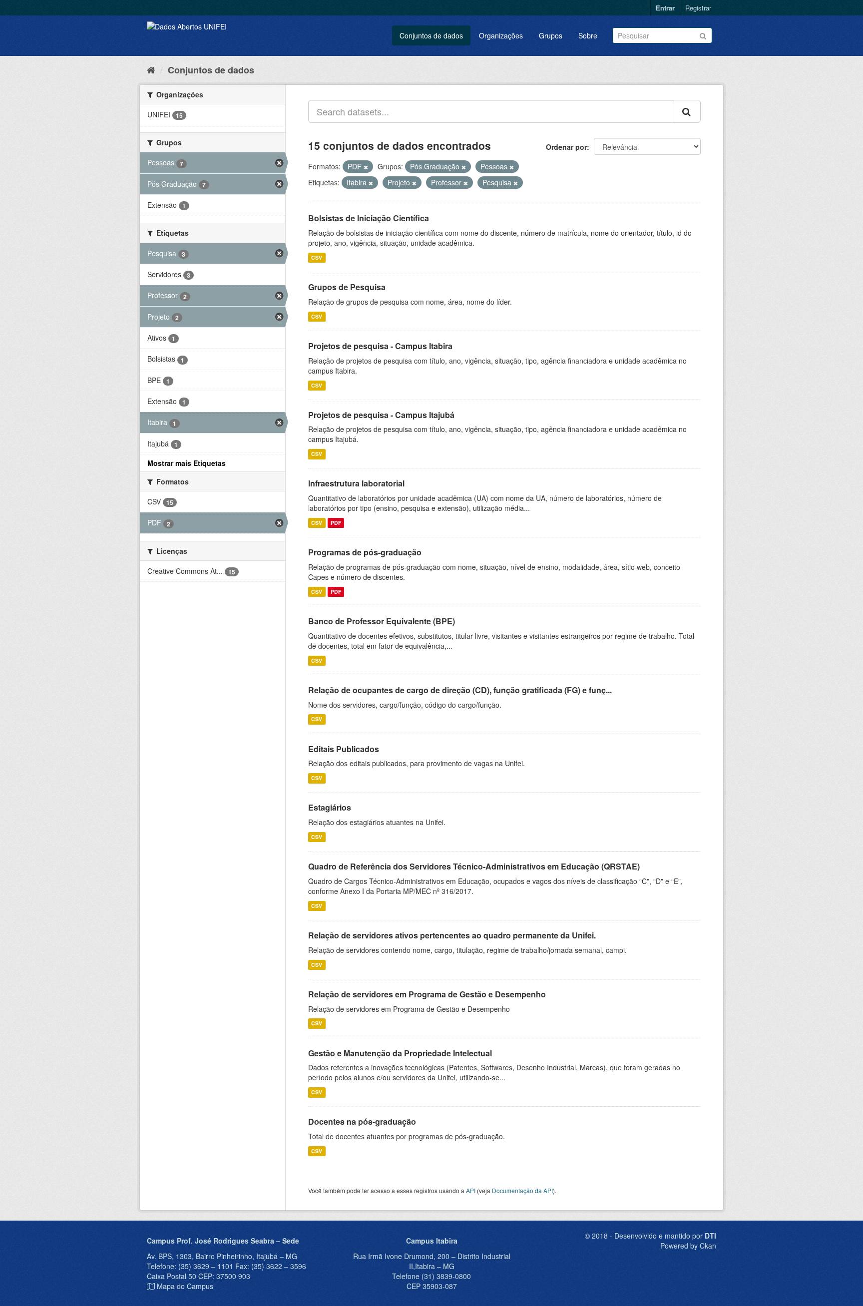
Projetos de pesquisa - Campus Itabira (380, 346)
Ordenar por (566, 147)
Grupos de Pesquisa (347, 287)
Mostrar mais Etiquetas (186, 463)
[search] (687, 111)
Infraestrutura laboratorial (356, 483)
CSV (316, 257)
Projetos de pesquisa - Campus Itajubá (381, 415)
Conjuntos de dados (431, 35)
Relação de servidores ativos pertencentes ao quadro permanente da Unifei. (452, 935)
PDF (336, 522)
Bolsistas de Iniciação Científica (368, 218)
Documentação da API (522, 1190)
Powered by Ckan (688, 1246)
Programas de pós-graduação (365, 552)
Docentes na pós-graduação (362, 1121)
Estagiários (329, 807)
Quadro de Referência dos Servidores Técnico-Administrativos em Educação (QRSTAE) (474, 866)
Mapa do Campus (185, 1286)
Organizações (501, 35)
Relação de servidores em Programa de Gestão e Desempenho (427, 994)
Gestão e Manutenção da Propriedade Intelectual (400, 1053)
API (470, 1190)
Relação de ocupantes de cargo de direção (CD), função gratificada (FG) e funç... (460, 690)
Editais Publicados (343, 749)
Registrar (698, 7)
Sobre (587, 35)
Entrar (665, 7)
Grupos (550, 35)
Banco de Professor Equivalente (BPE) (381, 621)
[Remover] (366, 167)
